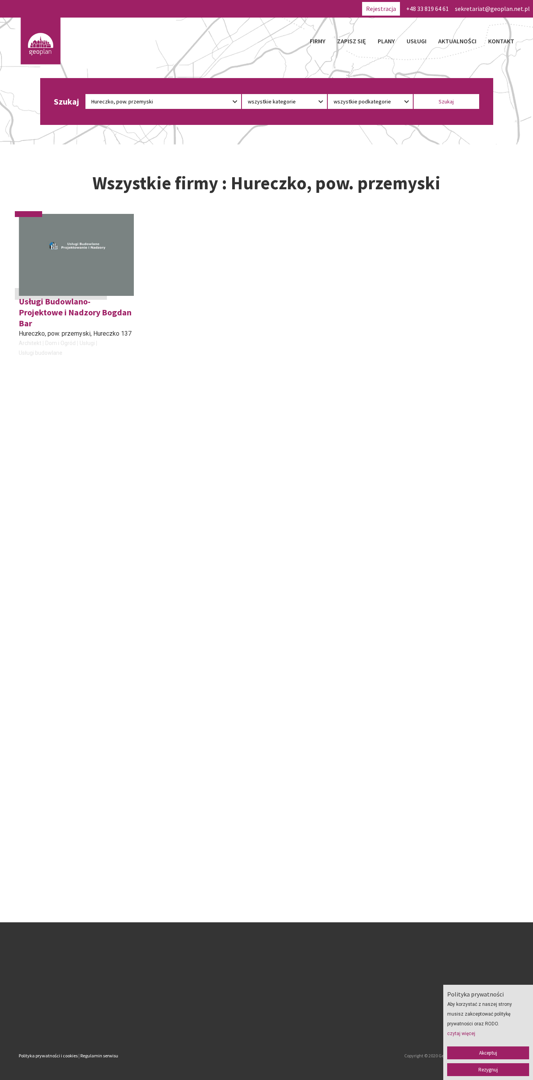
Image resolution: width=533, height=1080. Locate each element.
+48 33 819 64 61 (427, 8)
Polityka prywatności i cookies (48, 1056)
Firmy (317, 41)
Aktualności (457, 41)
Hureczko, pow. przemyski (55, 333)
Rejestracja (381, 8)
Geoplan (198, 1023)
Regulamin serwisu (99, 1056)
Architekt (30, 343)
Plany (386, 41)
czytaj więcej (461, 1033)
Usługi (416, 41)
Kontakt (501, 41)
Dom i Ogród (60, 343)
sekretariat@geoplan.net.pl (492, 8)
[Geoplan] (40, 41)
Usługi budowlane (40, 353)
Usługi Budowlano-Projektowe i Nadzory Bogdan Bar (75, 312)
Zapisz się (351, 41)
